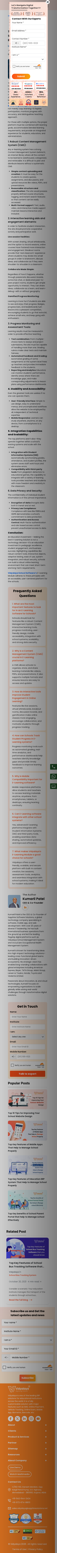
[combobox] (16, 43)
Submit (21, 76)
